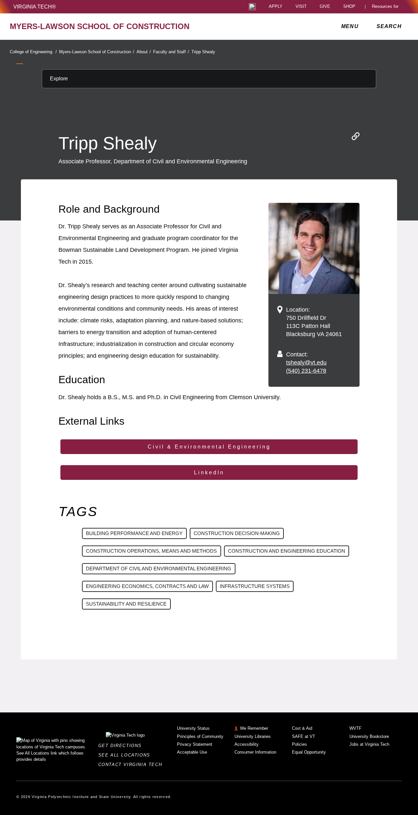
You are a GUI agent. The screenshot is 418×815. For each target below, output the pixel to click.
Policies (299, 744)
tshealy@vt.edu (306, 362)
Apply (275, 7)
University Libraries (252, 736)
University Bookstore (369, 736)
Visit (301, 7)
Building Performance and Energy (134, 533)
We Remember (254, 728)
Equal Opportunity (309, 752)
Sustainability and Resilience (126, 604)
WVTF (355, 728)
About (144, 51)
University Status (193, 728)
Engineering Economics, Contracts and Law (147, 586)
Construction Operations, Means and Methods (151, 551)
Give (325, 7)
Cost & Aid (302, 728)
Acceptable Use (192, 752)
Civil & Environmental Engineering (209, 446)
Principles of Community (200, 736)
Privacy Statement (194, 744)
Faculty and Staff (171, 51)
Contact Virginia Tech (132, 764)
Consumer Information (255, 752)
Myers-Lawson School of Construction (96, 51)
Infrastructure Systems (255, 586)
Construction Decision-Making (237, 533)
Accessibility (246, 744)
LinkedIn (209, 472)
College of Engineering (33, 51)
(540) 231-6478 (306, 370)
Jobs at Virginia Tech (369, 744)
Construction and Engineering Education (286, 551)
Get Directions (122, 745)
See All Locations (126, 755)
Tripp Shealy (203, 51)
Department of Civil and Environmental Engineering (158, 568)
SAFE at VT (303, 736)
